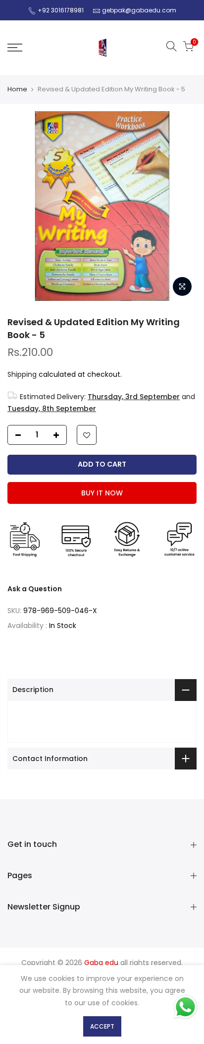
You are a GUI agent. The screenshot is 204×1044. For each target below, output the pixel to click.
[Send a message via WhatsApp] (185, 1007)
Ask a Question (34, 589)
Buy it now (102, 493)
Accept (102, 1026)
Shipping (22, 374)
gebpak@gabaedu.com (139, 10)
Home (17, 89)
